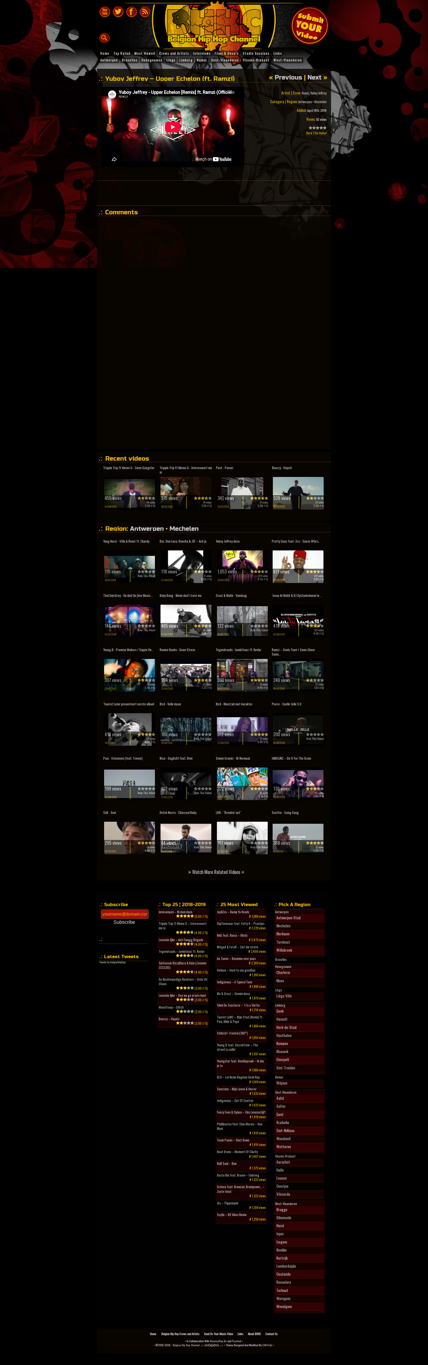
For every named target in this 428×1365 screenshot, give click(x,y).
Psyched (236, 1341)
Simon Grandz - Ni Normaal (233, 758)
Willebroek (284, 950)
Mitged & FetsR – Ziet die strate (237, 947)
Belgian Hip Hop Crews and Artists (180, 1334)
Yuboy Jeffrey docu (228, 541)
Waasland (283, 1138)
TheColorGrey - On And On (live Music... (127, 595)
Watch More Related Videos (216, 871)
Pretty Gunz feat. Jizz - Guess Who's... (296, 541)
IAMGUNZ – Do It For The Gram (291, 758)
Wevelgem (284, 1306)
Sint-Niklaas (285, 1130)
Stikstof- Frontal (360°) (232, 1033)
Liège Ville (284, 995)
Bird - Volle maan (170, 704)
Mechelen (320, 101)
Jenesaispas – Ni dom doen (175, 912)
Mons (280, 980)
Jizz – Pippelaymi (227, 1203)
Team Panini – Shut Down (233, 1140)
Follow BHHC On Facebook (131, 11)
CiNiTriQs (267, 1345)
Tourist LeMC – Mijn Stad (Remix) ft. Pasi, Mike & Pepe (240, 1019)
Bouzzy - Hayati (282, 467)
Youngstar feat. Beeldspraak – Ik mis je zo (240, 1063)
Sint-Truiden (285, 1067)
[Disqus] (216, 275)
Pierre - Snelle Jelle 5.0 (286, 704)
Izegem (281, 1241)
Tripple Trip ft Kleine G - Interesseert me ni (186, 470)
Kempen (282, 1043)
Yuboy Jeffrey (318, 93)
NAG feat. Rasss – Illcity (232, 935)
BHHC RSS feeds (144, 11)
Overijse (282, 1186)
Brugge (281, 1209)
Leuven (281, 1178)
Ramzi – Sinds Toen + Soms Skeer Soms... (293, 651)
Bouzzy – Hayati (169, 1019)
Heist (280, 1225)
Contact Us (271, 1334)
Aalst (280, 1098)
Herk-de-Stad (286, 1027)
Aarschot (283, 1161)
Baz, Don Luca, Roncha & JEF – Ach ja (183, 541)
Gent (280, 1114)
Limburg (280, 1005)
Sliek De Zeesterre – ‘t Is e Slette (238, 1005)
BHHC (216, 24)
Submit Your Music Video (310, 25)
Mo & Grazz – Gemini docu (233, 993)
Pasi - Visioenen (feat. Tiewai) (122, 758)
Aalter (281, 1106)
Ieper (280, 1233)
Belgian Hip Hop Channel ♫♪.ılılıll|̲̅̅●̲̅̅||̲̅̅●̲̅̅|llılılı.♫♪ (198, 1345)
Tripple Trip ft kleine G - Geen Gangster (128, 467)
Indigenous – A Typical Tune (234, 982)
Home (153, 1334)
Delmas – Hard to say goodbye (236, 970)
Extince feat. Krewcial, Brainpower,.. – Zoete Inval (241, 1189)
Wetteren (283, 1146)
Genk (280, 1011)
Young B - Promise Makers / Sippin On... (128, 649)
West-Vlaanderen (286, 1204)
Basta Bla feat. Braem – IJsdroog (238, 1175)
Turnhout (283, 942)
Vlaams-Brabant (285, 1156)
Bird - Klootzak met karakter (234, 704)
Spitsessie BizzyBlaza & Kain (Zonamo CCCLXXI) (182, 965)
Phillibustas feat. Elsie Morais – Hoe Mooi (239, 1126)
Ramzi (305, 93)
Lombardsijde (286, 1266)
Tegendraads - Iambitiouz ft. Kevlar (238, 649)
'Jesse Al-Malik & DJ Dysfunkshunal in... (296, 595)
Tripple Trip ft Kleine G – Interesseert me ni (183, 925)
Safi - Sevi (109, 812)
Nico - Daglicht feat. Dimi (176, 758)
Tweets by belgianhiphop (112, 962)
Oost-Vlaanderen (285, 1092)
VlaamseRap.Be (218, 1341)
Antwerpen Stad (288, 917)
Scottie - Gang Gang (285, 812)
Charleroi (283, 972)
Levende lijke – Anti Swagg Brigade (181, 940)
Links (240, 1334)
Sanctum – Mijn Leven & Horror (237, 1089)
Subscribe (124, 922)
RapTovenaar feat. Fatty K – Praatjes (240, 923)
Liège (278, 990)
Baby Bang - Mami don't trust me (181, 595)
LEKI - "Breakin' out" (228, 812)
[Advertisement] (214, 193)
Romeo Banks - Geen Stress (177, 649)
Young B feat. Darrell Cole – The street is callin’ (237, 1047)
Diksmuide (283, 1217)
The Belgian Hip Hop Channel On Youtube (104, 11)
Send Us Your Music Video (218, 1334)
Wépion (281, 1082)
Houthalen (284, 1035)
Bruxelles (281, 959)
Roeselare (283, 1282)
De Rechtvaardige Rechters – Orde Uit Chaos (183, 981)
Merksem (283, 933)
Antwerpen (305, 101)
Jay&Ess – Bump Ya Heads (233, 912)
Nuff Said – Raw (227, 1163)
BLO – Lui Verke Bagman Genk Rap (238, 1077)
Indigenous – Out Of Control (235, 1100)
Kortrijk (282, 1257)
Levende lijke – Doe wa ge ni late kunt (182, 995)
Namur (279, 1077)
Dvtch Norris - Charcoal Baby (178, 812)
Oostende (283, 1274)
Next (314, 77)
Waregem (283, 1298)
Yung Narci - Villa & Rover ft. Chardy (126, 541)
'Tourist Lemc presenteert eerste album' (128, 704)
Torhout (282, 1290)
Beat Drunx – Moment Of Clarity (237, 1152)
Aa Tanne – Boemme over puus (236, 958)
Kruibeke (282, 1122)
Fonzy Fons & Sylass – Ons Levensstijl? (241, 1112)
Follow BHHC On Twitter (118, 11)
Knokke (281, 1249)
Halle (280, 1170)
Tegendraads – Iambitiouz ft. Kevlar (182, 951)
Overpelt (282, 1059)
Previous (288, 77)
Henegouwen (283, 966)
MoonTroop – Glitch (171, 1007)
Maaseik (282, 1051)
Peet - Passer (224, 467)
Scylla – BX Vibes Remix (232, 1214)
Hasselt (282, 1019)
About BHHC (254, 1334)
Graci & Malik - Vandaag (231, 595)
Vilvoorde (283, 1194)
